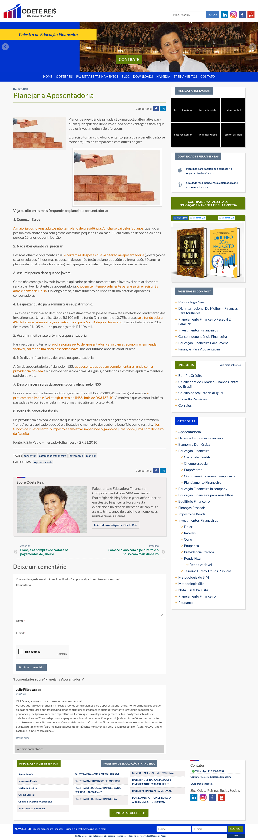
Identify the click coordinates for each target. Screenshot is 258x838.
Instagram (233, 14)
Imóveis (190, 533)
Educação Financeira (193, 451)
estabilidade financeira (52, 455)
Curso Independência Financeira (202, 336)
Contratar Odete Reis (129, 812)
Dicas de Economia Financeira (200, 438)
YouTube (250, 14)
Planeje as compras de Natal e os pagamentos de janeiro (44, 552)
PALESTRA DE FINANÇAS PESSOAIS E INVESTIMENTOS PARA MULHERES (151, 781)
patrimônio (76, 455)
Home (47, 76)
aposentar (30, 455)
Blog (126, 76)
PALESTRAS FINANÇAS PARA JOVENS (152, 790)
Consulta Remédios (193, 399)
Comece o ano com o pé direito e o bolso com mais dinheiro (133, 552)
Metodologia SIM (191, 583)
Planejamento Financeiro (202, 482)
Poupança (185, 602)
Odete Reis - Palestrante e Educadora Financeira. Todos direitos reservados (116, 835)
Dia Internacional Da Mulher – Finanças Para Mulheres (208, 310)
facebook (156, 108)
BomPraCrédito (190, 375)
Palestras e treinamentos (97, 76)
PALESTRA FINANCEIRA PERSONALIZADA (97, 774)
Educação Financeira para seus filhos (205, 495)
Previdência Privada (199, 552)
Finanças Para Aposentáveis (199, 349)
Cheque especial (196, 463)
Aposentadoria (43, 462)
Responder (22, 737)
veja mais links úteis (230, 364)
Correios (185, 405)
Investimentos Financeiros (198, 330)
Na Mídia (163, 76)
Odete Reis (64, 76)
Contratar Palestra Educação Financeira (210, 776)
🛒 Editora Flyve (197, 217)
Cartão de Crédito (197, 457)
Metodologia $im (191, 302)
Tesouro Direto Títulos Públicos (207, 571)
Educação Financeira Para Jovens (203, 343)
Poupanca (191, 545)
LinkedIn (224, 14)
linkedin (163, 108)
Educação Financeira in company (202, 488)
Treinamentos (185, 76)
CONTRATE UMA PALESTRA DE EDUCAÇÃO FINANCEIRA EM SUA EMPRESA (208, 203)
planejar (91, 455)
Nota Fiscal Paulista (193, 590)
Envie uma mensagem (201, 783)
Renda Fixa (192, 558)
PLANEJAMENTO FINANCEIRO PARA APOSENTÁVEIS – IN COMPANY (151, 799)
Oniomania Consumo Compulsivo (209, 476)
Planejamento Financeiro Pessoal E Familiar (204, 321)
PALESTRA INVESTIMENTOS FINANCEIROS (97, 781)
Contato (207, 76)
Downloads (143, 76)
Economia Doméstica (194, 444)
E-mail (20, 632)
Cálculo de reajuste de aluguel (200, 393)
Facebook (242, 14)
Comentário (24, 584)
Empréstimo (193, 470)
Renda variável (201, 564)
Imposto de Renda (192, 514)
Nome (20, 620)
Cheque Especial (26, 794)
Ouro (188, 539)
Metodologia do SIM (193, 577)
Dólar (188, 526)
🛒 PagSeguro (180, 217)
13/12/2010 (21, 694)
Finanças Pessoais (192, 507)
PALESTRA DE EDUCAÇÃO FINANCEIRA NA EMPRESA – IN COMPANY (98, 790)
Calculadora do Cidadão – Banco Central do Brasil (208, 384)
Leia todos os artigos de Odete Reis (115, 525)
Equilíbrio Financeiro (194, 501)
